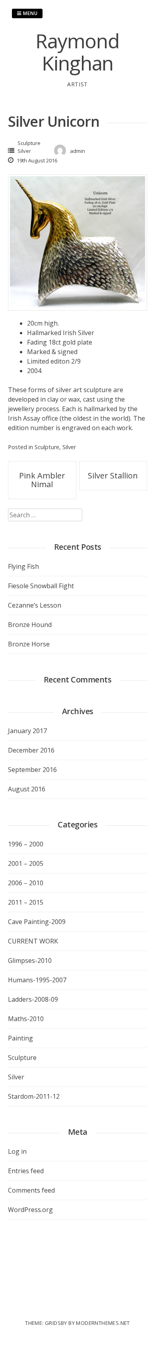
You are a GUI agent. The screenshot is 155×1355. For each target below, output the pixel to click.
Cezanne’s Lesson (34, 605)
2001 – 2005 (25, 863)
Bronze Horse (29, 644)
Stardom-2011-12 (34, 1096)
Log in (17, 1151)
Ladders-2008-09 (33, 999)
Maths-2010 (26, 1018)
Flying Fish (23, 566)
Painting (20, 1038)
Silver (24, 150)
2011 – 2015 (25, 902)
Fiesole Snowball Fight (41, 585)
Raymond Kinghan (77, 51)
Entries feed (26, 1170)
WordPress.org (30, 1209)
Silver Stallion (113, 475)
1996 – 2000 (25, 844)
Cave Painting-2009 (37, 921)
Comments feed (31, 1190)
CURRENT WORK (33, 941)
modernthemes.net (103, 1322)
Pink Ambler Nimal (42, 480)
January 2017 (27, 730)
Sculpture (29, 143)
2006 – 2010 (25, 883)
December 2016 (31, 750)
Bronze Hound (30, 624)
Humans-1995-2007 (37, 980)
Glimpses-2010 (30, 960)
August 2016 (26, 789)
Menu (29, 13)
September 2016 (32, 769)
